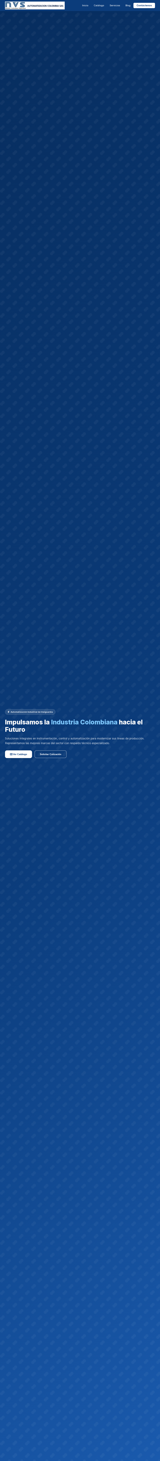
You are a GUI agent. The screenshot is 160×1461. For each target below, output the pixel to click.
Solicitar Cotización (50, 754)
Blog (127, 5)
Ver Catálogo (19, 754)
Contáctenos (144, 5)
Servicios (115, 5)
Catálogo (99, 5)
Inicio (85, 5)
